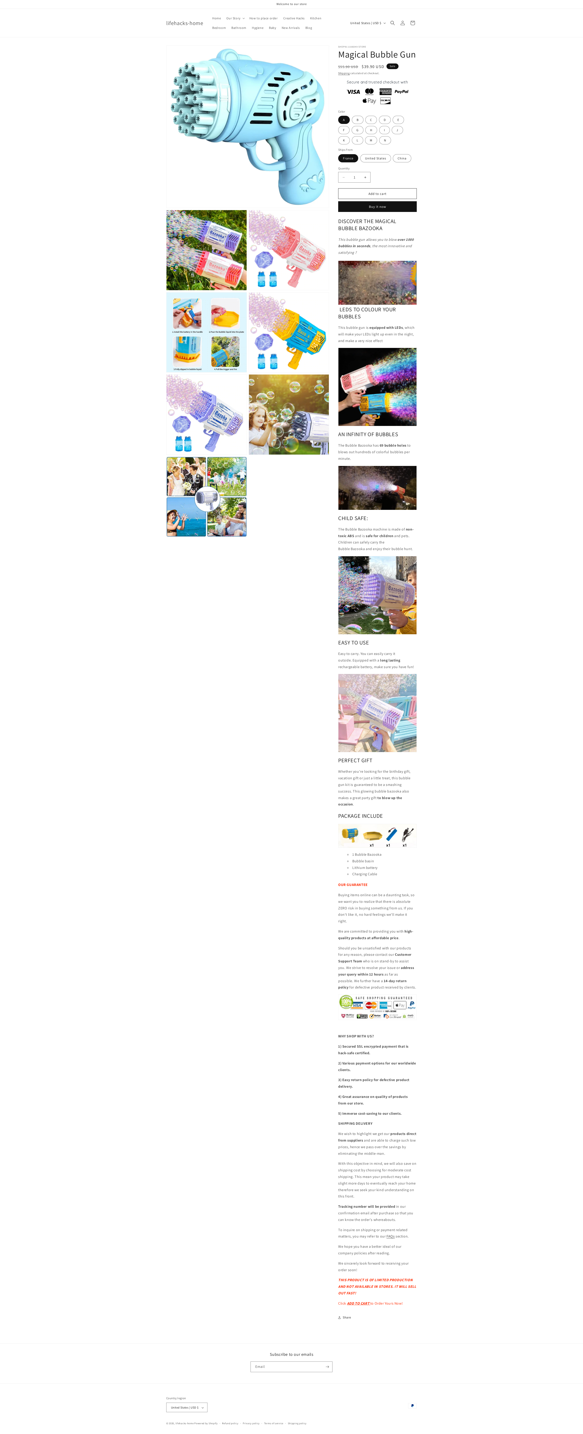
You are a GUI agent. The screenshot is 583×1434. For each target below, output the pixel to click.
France (348, 158)
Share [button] (347, 1317)
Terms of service (273, 1423)
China (402, 158)
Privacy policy (251, 1423)
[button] (235, 18)
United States (375, 158)
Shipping (344, 73)
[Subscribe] (327, 1366)
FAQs (390, 1236)
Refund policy (230, 1423)
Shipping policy (297, 1423)
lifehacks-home (185, 1423)
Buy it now (377, 206)
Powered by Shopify (206, 1423)
